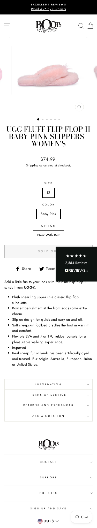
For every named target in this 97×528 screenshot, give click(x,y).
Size (48, 183)
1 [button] (38, 119)
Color (48, 204)
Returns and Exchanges (48, 405)
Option (48, 226)
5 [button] (55, 120)
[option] (48, 7)
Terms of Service (49, 395)
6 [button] (59, 120)
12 (48, 192)
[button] (76, 264)
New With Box (48, 235)
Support (48, 477)
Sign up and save (48, 508)
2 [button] (43, 120)
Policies (48, 493)
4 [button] (51, 120)
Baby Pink (48, 213)
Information (48, 384)
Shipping (32, 165)
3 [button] (47, 120)
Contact (48, 462)
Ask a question (48, 416)
